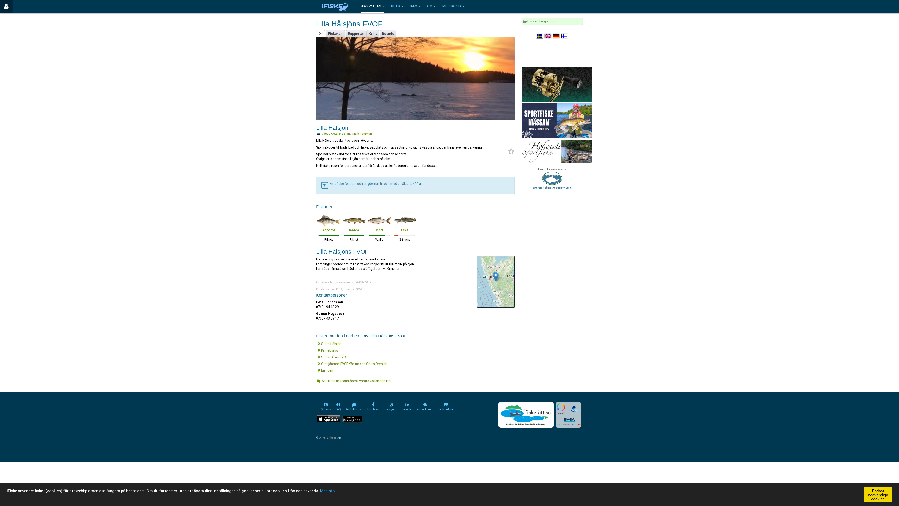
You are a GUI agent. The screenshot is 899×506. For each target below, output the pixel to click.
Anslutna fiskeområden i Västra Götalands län (356, 381)
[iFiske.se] (335, 6)
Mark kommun (362, 133)
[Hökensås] (557, 151)
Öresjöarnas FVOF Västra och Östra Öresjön (354, 364)
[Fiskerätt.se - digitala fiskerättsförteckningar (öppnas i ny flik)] (526, 415)
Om (429, 6)
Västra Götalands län (336, 133)
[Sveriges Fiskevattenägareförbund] (552, 178)
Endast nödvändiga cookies (878, 495)
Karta (373, 34)
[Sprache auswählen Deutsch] (556, 36)
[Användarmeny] (6, 6)
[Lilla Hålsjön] (496, 277)
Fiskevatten (371, 6)
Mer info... (329, 490)
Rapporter (356, 34)
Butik (395, 6)
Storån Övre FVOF (334, 357)
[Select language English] (548, 36)
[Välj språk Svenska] (540, 36)
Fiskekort (335, 34)
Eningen (327, 370)
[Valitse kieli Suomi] (564, 36)
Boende (388, 34)
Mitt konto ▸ (453, 6)
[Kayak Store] (557, 84)
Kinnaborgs (329, 350)
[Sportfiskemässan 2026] (557, 120)
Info (413, 6)
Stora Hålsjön (331, 344)
